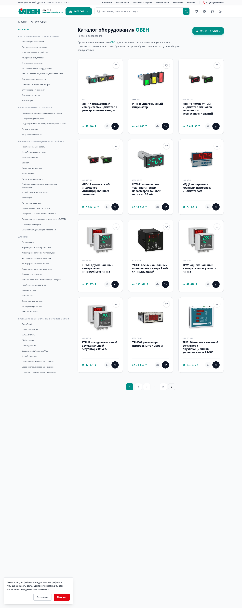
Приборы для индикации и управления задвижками (39, 185)
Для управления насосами (33, 90)
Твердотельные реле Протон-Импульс (39, 213)
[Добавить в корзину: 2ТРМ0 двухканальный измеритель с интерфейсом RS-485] (115, 284)
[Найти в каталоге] (186, 11)
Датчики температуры (32, 274)
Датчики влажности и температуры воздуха (41, 279)
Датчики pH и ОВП (30, 311)
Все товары (23, 29)
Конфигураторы (29, 345)
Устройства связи (29, 356)
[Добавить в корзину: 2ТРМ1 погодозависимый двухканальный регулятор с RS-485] (115, 365)
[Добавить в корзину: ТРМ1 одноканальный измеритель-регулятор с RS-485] (216, 284)
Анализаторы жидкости (32, 63)
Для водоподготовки (31, 95)
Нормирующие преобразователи (36, 247)
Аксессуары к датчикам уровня (35, 263)
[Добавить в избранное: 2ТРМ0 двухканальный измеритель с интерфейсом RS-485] (116, 226)
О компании (162, 2)
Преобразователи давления (34, 285)
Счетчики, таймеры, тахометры (36, 84)
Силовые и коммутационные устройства (41, 141)
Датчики (23, 237)
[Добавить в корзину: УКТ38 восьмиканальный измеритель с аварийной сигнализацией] (165, 284)
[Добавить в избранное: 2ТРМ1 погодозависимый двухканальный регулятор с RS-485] (116, 304)
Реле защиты (27, 197)
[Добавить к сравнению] (107, 126)
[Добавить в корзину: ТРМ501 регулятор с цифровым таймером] (165, 365)
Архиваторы (27, 100)
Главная (22, 21)
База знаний (122, 2)
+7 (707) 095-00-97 (215, 2)
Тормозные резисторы (32, 168)
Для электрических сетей (33, 41)
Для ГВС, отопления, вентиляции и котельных (42, 73)
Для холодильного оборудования (37, 68)
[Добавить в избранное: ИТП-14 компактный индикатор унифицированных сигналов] (116, 146)
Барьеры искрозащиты (32, 306)
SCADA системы (28, 334)
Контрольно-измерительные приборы (39, 36)
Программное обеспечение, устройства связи (43, 319)
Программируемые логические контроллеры (42, 113)
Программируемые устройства (35, 107)
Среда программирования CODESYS (38, 361)
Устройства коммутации (32, 179)
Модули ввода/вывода (31, 134)
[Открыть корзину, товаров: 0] (212, 11)
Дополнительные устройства (35, 52)
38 (163, 386)
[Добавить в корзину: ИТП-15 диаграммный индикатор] (165, 126)
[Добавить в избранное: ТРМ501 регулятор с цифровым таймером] (166, 304)
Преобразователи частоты (33, 146)
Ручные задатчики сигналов (34, 47)
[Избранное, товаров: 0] (196, 11)
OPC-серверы (28, 340)
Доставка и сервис (142, 2)
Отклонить (42, 597)
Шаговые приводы (30, 157)
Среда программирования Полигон (38, 367)
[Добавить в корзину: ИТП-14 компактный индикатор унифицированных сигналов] (115, 207)
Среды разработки (30, 329)
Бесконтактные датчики (32, 301)
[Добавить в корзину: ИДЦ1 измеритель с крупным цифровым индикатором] (216, 207)
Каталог (78, 11)
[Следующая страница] (171, 386)
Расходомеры (28, 242)
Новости (191, 2)
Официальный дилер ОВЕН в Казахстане (43, 2)
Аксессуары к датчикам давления (36, 258)
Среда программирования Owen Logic (39, 372)
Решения (107, 2)
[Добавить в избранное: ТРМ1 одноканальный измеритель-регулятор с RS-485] (217, 226)
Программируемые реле (33, 118)
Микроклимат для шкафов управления (39, 229)
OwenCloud (27, 324)
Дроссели (26, 162)
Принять (61, 597)
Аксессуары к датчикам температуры (38, 252)
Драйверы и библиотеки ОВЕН (35, 351)
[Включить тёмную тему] (220, 11)
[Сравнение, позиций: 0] (204, 11)
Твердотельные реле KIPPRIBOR (36, 208)
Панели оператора (30, 129)
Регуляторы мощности (32, 203)
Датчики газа (27, 295)
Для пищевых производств (34, 79)
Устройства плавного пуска (34, 152)
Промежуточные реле (31, 224)
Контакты (178, 2)
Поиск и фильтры (210, 31)
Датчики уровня (29, 290)
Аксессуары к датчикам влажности (37, 269)
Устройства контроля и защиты (36, 192)
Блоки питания (28, 173)
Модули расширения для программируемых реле (44, 123)
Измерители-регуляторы (33, 57)
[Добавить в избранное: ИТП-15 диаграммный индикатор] (166, 65)
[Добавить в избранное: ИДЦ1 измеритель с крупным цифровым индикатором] (217, 146)
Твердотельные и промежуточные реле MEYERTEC (44, 219)
